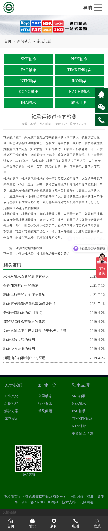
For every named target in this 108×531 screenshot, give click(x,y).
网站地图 (77, 497)
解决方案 (11, 411)
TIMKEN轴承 (79, 70)
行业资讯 (45, 403)
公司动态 (45, 396)
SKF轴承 (28, 59)
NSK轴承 (79, 59)
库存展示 (11, 419)
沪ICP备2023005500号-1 (40, 502)
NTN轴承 (28, 81)
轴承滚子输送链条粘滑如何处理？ (29, 304)
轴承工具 (79, 102)
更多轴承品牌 (82, 434)
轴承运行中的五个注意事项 (24, 295)
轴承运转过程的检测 (19, 340)
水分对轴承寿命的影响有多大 (26, 276)
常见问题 (44, 41)
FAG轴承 (29, 70)
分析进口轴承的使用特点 (22, 313)
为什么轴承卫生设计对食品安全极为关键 (42, 253)
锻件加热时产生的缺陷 (20, 285)
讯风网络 (86, 502)
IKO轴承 (79, 81)
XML (90, 497)
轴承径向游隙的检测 (28, 248)
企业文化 (11, 396)
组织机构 (11, 403)
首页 (7, 41)
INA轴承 (28, 102)
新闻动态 (24, 41)
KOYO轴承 (29, 91)
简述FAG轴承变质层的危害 (24, 322)
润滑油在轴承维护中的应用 (24, 358)
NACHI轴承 (79, 91)
